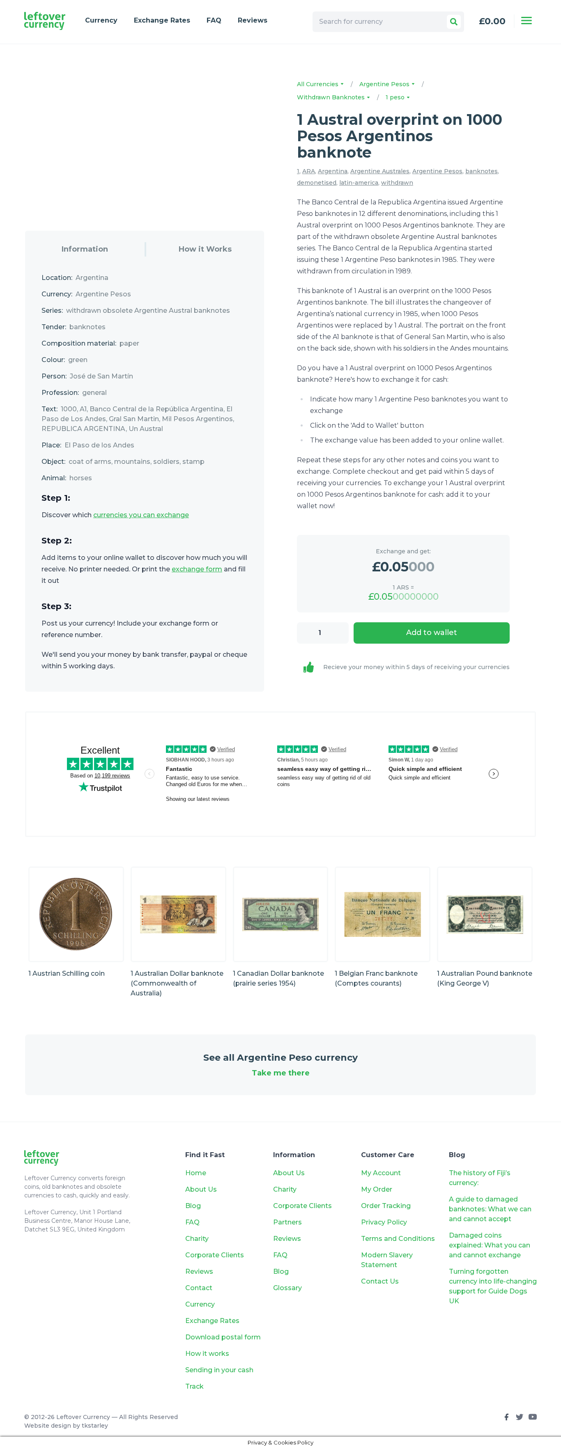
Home (195, 1173)
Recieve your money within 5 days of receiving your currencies (416, 667)
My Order (376, 1189)
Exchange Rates (162, 20)
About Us (201, 1189)
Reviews (252, 20)
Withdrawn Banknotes (331, 97)
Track (194, 1386)
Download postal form (223, 1337)
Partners (287, 1222)
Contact (198, 1288)
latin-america (358, 182)
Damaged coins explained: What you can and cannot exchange (489, 1245)
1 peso (396, 97)
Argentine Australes (379, 171)
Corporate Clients (214, 1255)
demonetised (316, 182)
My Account (381, 1173)
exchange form (197, 569)
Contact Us (380, 1281)
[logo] (44, 21)
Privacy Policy (384, 1222)
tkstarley (95, 1425)
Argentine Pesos (385, 84)
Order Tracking (386, 1206)
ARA (308, 171)
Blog (193, 1206)
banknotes (481, 171)
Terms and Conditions (398, 1239)
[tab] (85, 249)
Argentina (332, 171)
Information (85, 249)
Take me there (281, 1073)
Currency (101, 20)
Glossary (287, 1288)
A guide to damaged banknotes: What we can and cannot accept (490, 1209)
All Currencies (318, 84)
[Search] (454, 22)
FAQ (214, 20)
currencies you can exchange (141, 515)
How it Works (205, 249)
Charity (197, 1239)
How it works (207, 1353)
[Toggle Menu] (526, 20)
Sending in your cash (219, 1370)
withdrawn (397, 182)
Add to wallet (431, 632)
